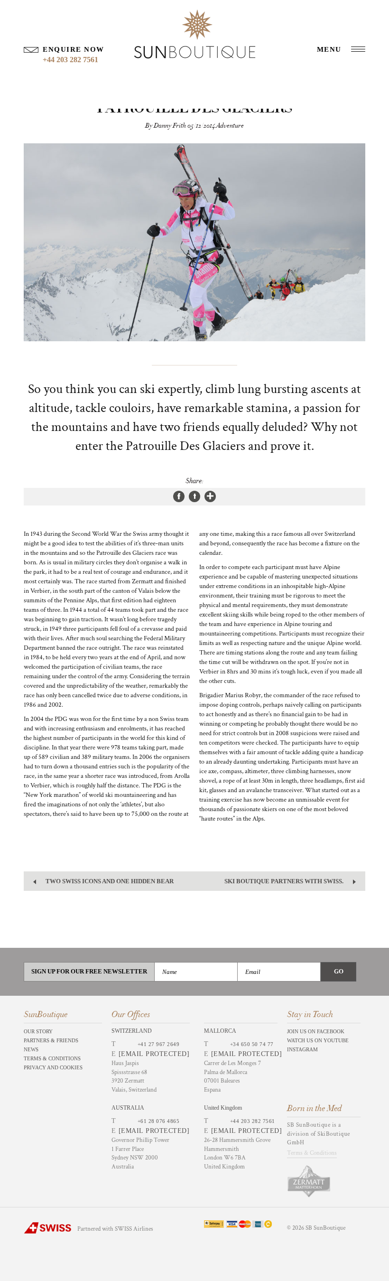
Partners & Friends (51, 1040)
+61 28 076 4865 (159, 1121)
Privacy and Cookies (53, 1067)
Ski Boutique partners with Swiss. (283, 881)
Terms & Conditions (52, 1058)
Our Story (38, 1031)
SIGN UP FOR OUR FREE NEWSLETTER (89, 971)
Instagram (302, 1049)
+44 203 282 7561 (252, 1121)
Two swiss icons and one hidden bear (110, 881)
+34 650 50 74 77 (252, 1044)
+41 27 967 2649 (159, 1044)
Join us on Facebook (315, 1031)
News (31, 1049)
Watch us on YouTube (318, 1040)
